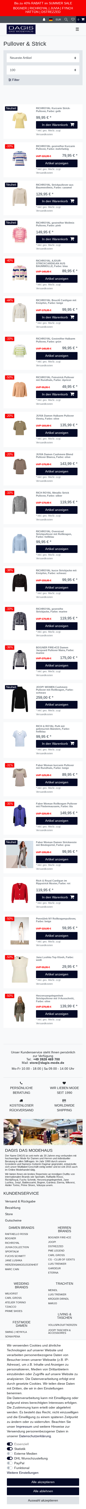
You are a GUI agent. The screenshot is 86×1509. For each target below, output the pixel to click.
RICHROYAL (39, 8)
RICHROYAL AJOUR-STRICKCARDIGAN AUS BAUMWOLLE (52, 263)
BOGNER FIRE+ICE (59, 1237)
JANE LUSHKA (13, 1260)
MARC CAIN (12, 1269)
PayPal (19, 1463)
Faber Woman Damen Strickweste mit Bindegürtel (56, 843)
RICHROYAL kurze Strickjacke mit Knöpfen (56, 572)
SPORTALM (12, 1251)
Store (9, 1214)
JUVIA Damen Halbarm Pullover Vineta (55, 417)
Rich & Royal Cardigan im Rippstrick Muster (53, 882)
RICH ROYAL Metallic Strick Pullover (52, 494)
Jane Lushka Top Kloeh (55, 958)
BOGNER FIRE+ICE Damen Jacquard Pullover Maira (55, 650)
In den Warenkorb (55, 125)
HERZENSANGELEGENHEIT (21, 1264)
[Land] (50, 19)
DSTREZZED (51, 12)
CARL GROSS (56, 1255)
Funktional (21, 1468)
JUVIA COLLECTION (17, 1247)
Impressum (24, 1426)
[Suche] (66, 19)
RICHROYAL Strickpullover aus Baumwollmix (54, 186)
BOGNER (20, 8)
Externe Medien (25, 1453)
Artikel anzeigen (56, 163)
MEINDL (53, 1290)
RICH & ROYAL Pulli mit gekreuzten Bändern (53, 729)
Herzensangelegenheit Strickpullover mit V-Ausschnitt (55, 998)
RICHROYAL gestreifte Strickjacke (51, 610)
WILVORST (11, 1293)
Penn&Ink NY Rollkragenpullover (56, 920)
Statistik (19, 1449)
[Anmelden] (44, 19)
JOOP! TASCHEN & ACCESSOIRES (59, 1331)
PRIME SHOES (13, 1311)
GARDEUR (54, 1268)
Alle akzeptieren (43, 1482)
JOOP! (52, 1242)
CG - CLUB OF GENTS (61, 1259)
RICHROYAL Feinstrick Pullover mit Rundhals (55, 378)
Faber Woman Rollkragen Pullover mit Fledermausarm (56, 805)
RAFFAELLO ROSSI (16, 1234)
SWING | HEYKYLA (16, 1332)
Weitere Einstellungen (23, 1472)
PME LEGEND (56, 1250)
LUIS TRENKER (57, 1263)
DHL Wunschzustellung (31, 1458)
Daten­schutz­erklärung (35, 1436)
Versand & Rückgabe (20, 1201)
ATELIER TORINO (15, 1302)
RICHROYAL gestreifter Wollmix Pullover (55, 224)
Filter (15, 80)
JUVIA (54, 8)
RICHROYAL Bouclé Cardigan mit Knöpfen (56, 301)
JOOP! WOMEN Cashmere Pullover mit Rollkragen (54, 690)
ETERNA (53, 1272)
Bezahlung (12, 1207)
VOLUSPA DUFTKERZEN (62, 1325)
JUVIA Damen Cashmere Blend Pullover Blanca (54, 455)
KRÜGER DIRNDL (58, 1298)
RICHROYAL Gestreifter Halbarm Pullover (55, 340)
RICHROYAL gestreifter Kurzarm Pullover (55, 147)
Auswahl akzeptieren (43, 1500)
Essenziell (21, 1444)
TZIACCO (10, 1306)
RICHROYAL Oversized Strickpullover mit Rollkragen (54, 534)
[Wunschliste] (73, 19)
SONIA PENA (12, 1336)
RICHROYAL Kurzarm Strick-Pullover (53, 109)
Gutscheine (13, 1220)
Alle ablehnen (43, 1491)
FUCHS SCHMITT (15, 1256)
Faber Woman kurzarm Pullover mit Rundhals (55, 766)
